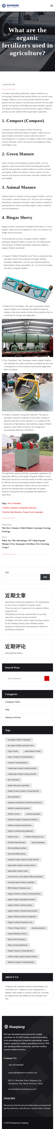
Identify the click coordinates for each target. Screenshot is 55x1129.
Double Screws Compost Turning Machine (23, 791)
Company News (12, 702)
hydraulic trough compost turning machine (23, 859)
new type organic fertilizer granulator (21, 882)
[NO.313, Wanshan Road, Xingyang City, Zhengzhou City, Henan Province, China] (5, 1080)
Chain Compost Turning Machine (20, 757)
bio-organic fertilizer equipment (19, 740)
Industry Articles (13, 717)
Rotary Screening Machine (17, 945)
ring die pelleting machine (17, 934)
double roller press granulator (18, 785)
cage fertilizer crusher (33, 751)
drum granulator (13, 797)
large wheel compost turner (18, 871)
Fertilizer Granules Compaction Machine (20, 415)
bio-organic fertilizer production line (21, 745)
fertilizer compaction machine (19, 808)
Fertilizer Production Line (34, 837)
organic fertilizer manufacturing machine (22, 911)
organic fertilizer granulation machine (21, 899)
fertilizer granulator (33, 814)
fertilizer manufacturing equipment (20, 831)
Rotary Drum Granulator (14, 306)
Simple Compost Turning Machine (20, 951)
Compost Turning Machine (17, 763)
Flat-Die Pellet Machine (12, 512)
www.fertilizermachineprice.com (22, 1089)
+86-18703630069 (15, 1065)
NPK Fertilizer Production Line (19, 888)
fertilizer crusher (14, 814)
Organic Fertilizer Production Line (18, 256)
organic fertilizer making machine (20, 905)
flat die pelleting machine (17, 848)
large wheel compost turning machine (21, 865)
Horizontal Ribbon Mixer (16, 854)
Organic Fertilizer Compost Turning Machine (24, 894)
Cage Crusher (13, 751)
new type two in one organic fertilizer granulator (25, 877)
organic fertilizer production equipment (22, 917)
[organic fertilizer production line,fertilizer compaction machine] (10, 6)
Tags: (4, 503)
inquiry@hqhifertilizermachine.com (22, 1073)
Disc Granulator (24, 360)
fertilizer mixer (13, 837)
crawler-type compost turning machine (22, 774)
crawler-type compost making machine (22, 768)
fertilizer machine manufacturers (20, 825)
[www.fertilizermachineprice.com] (5, 1089)
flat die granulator (38, 842)
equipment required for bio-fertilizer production (25, 802)
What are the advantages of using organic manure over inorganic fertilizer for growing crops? (25, 544)
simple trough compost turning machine (22, 957)
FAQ (7, 709)
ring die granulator (38, 928)
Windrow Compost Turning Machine (21, 962)
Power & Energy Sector (16, 928)
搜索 (7, 572)
